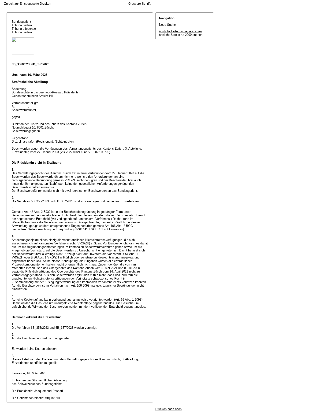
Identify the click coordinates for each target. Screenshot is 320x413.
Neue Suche (167, 24)
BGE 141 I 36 (84, 229)
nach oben (174, 409)
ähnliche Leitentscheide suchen (180, 31)
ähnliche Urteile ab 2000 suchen (180, 35)
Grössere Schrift (139, 3)
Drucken (45, 3)
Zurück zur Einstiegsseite (21, 3)
